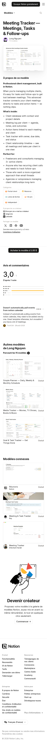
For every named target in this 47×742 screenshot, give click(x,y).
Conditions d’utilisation (11, 232)
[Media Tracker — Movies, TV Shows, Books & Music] (23, 397)
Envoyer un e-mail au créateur (17, 211)
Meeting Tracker (16, 545)
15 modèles (13, 41)
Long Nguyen (15, 38)
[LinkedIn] (11, 225)
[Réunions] (23, 473)
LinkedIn (9, 217)
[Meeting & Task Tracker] (23, 503)
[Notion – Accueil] (4, 4)
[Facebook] (16, 225)
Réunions (13, 486)
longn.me (9, 214)
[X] (5, 225)
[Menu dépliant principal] (43, 4)
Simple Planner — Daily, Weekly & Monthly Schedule (18, 381)
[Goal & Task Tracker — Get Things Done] (23, 427)
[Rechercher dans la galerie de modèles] (41, 13)
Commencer (23, 621)
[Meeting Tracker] (23, 532)
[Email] (21, 225)
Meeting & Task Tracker (20, 516)
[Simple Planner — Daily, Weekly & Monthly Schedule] (23, 367)
